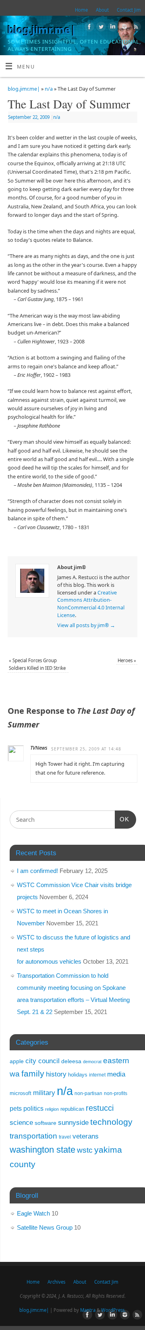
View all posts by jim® (86, 625)
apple (17, 1061)
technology (111, 1121)
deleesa (71, 1061)
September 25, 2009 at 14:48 (86, 749)
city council (42, 1061)
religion (52, 1109)
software (45, 1123)
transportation (33, 1135)
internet (97, 1075)
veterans (85, 1136)
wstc (85, 1150)
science (21, 1122)
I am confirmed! (37, 870)
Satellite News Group (44, 1227)
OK (122, 819)
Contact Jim (129, 10)
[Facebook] (88, 28)
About (102, 10)
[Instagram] (123, 28)
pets (16, 1108)
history (56, 1074)
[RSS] (135, 28)
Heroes (127, 660)
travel (65, 1137)
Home (81, 10)
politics (33, 1108)
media (116, 1074)
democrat (92, 1061)
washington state (42, 1150)
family (32, 1073)
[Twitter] (100, 28)
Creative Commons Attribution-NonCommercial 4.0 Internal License (90, 604)
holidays (77, 1075)
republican (72, 1109)
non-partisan (88, 1093)
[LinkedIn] (112, 28)
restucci (100, 1107)
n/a (49, 88)
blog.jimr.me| (42, 30)
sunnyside (73, 1122)
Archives (56, 1282)
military (44, 1092)
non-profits (115, 1093)
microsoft (20, 1093)
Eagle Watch (33, 1213)
